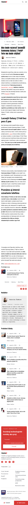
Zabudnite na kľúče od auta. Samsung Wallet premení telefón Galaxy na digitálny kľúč (16, 399)
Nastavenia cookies (20, 485)
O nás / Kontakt (5, 471)
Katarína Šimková (11, 57)
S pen (10, 134)
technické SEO (5, 498)
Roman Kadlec (10, 340)
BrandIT (3, 476)
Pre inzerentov (4, 473)
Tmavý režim (4, 466)
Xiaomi (7, 94)
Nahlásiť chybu (21, 285)
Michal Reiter (11, 364)
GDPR (16, 483)
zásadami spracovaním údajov (17, 443)
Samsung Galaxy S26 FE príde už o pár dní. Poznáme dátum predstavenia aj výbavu (16, 386)
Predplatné (3, 478)
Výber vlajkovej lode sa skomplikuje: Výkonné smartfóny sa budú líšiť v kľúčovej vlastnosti (15, 373)
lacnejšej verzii (7, 87)
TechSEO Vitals (17, 498)
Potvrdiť (14, 446)
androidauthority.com (11, 263)
